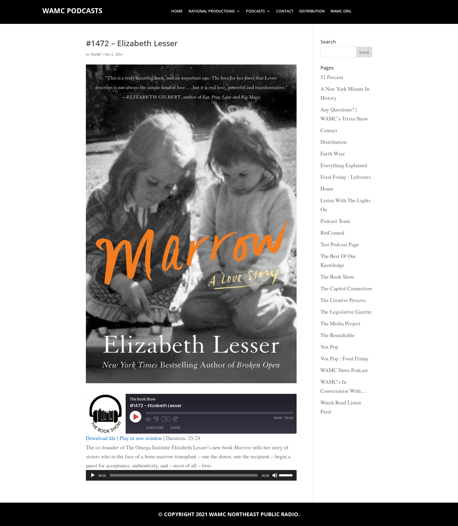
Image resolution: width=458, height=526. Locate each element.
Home (177, 11)
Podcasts (255, 11)
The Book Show (337, 276)
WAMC (96, 54)
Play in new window (141, 438)
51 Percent (331, 77)
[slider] (286, 475)
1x (166, 419)
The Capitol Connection (346, 288)
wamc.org (341, 11)
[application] (191, 475)
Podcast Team (335, 221)
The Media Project (340, 323)
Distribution (312, 11)
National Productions (211, 11)
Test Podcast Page (339, 244)
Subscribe (155, 427)
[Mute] (275, 475)
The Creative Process (343, 300)
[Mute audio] (148, 419)
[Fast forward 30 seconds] (175, 419)
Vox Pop (329, 346)
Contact (284, 11)
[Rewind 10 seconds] (156, 419)
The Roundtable (337, 335)
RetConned (332, 232)
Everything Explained (343, 165)
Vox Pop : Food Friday (344, 358)
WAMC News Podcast (344, 370)
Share (175, 427)
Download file (101, 438)
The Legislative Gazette (346, 311)
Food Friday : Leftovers (345, 176)
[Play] (92, 475)
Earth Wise (332, 153)
